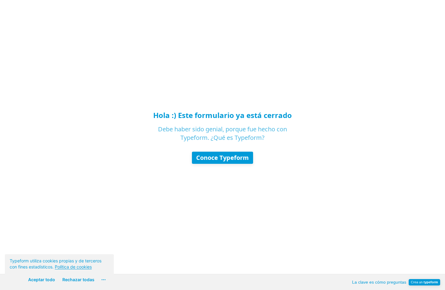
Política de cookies (73, 266)
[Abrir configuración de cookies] (103, 279)
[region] (59, 269)
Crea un (424, 282)
